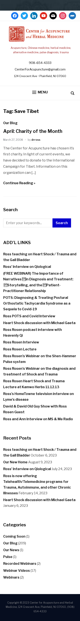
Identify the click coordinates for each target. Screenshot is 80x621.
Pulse (7, 557)
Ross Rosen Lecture (19, 349)
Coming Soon (14, 536)
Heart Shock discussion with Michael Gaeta (39, 323)
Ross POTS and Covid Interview (29, 316)
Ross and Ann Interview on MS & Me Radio (38, 419)
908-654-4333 (40, 63)
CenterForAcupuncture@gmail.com (40, 69)
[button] (40, 92)
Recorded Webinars (19, 564)
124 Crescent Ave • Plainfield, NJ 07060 (40, 76)
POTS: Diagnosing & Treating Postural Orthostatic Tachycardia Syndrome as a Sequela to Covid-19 (36, 303)
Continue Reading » (19, 183)
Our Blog (10, 123)
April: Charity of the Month (32, 131)
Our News (11, 550)
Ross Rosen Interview (21, 342)
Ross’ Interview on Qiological (27, 267)
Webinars (11, 577)
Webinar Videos (16, 571)
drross (35, 139)
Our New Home (15, 462)
